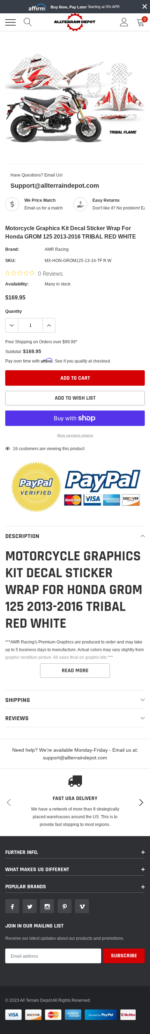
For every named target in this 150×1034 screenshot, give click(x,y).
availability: (17, 284)
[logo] (75, 22)
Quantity (13, 311)
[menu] (10, 22)
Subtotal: (13, 351)
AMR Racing (57, 249)
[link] (12, 906)
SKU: (10, 260)
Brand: (12, 249)
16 (15, 448)
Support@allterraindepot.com (54, 185)
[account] (124, 22)
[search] (28, 22)
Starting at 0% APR (85, 6)
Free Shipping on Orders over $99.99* (41, 341)
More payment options (75, 435)
